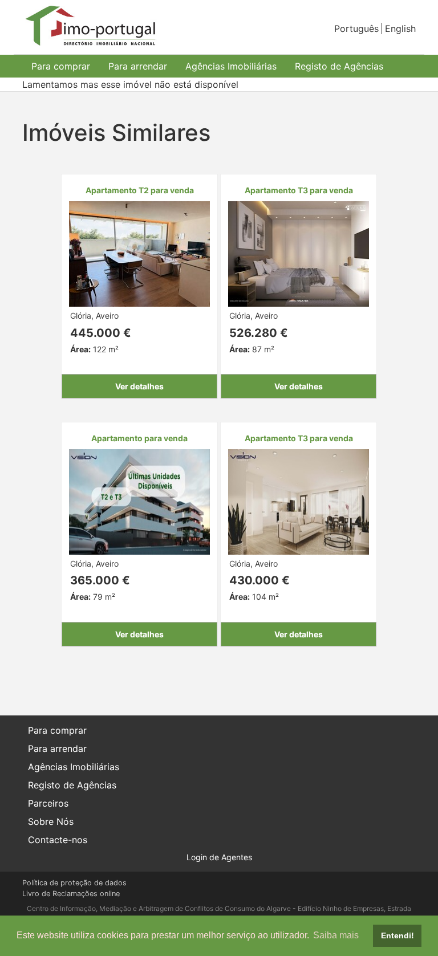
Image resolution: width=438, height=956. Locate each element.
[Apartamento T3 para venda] (298, 253)
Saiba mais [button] (336, 935)
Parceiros (48, 803)
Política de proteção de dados (74, 882)
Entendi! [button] (397, 935)
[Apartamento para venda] (139, 501)
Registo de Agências (339, 66)
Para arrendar (137, 66)
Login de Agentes (219, 857)
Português (356, 28)
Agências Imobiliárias (231, 66)
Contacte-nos (57, 839)
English (400, 28)
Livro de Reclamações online (71, 893)
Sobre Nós (51, 821)
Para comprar (60, 66)
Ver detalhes (139, 386)
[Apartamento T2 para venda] (139, 253)
